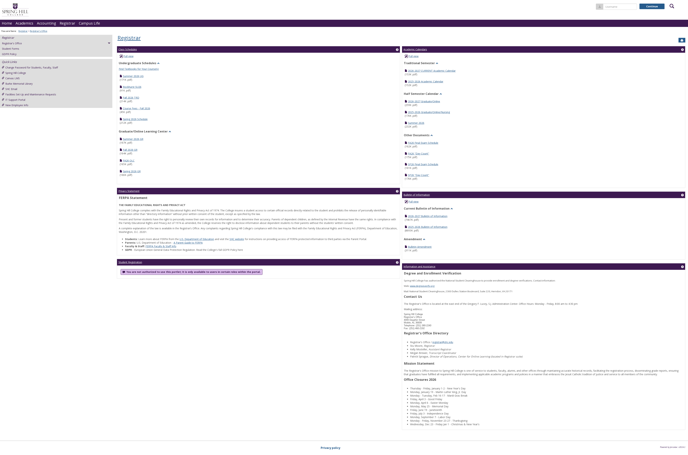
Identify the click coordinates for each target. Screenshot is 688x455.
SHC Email (11, 89)
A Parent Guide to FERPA (188, 242)
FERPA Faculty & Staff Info (160, 246)
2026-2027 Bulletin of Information (427, 216)
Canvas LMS (12, 78)
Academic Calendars (415, 49)
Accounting (46, 23)
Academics (24, 23)
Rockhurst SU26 (132, 87)
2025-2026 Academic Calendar (425, 81)
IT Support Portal (15, 99)
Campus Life (89, 23)
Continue (652, 6)
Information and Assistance (419, 266)
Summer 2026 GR (133, 139)
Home (7, 23)
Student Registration (130, 262)
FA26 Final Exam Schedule (423, 142)
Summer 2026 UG (133, 76)
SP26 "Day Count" (418, 175)
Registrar (67, 23)
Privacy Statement (129, 191)
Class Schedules (127, 49)
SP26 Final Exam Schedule (423, 164)
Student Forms (10, 48)
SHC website (237, 239)
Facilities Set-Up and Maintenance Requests (30, 94)
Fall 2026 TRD (131, 97)
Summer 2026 (416, 123)
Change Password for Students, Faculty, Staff (31, 67)
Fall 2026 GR (130, 149)
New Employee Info (16, 105)
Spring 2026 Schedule (135, 119)
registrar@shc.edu (442, 342)
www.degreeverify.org (422, 286)
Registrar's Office (38, 31)
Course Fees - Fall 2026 (136, 108)
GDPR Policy (9, 54)
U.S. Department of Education (197, 239)
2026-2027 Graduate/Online (424, 101)
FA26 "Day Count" (418, 153)
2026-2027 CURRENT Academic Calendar (432, 70)
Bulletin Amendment (420, 246)
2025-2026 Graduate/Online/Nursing (429, 112)
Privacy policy (330, 448)
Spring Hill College (15, 73)
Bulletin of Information (416, 194)
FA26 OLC (129, 160)
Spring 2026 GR (132, 171)
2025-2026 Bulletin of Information (427, 227)
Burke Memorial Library (19, 83)
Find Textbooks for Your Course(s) (139, 69)
